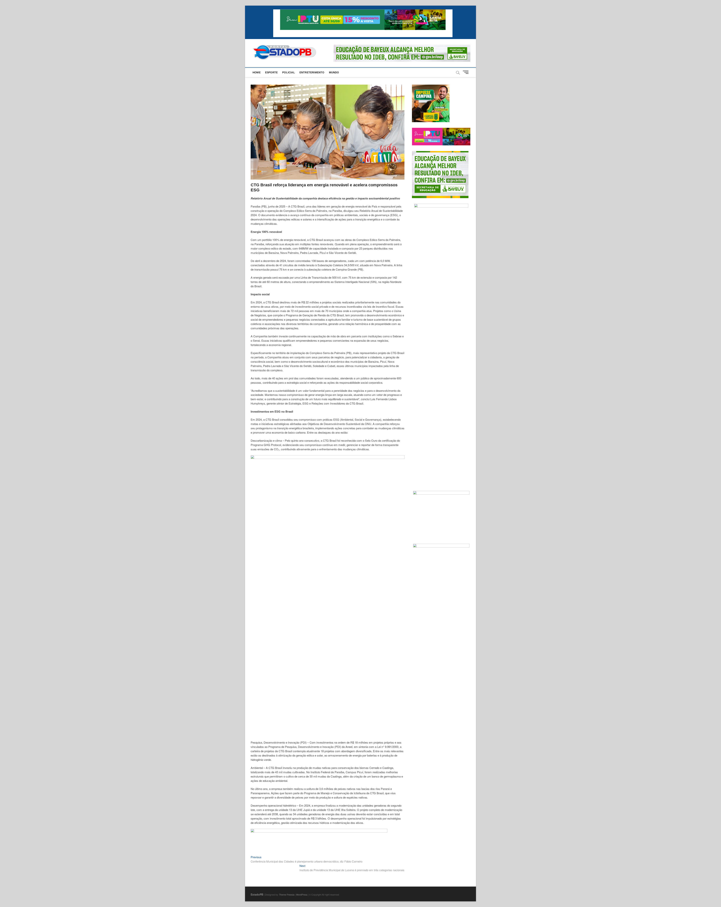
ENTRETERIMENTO (311, 72)
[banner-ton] (319, 831)
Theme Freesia (286, 894)
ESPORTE (271, 72)
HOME (257, 72)
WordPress (301, 894)
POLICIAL (288, 72)
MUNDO (334, 72)
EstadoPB (257, 894)
